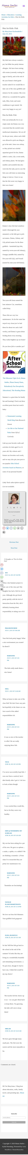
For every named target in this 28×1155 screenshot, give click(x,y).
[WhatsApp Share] (14, 528)
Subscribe (14, 1113)
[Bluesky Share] (7, 528)
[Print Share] (4, 532)
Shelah (8, 1028)
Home (3, 15)
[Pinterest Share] (4, 528)
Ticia (7, 762)
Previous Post (14, 542)
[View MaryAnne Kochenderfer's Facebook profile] (7, 507)
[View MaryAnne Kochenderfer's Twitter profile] (10, 507)
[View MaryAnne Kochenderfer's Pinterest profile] (17, 507)
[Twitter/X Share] (21, 528)
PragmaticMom (11, 628)
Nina (7, 689)
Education (10, 15)
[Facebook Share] (11, 528)
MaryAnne (11, 656)
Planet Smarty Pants (16, 382)
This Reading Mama (18, 390)
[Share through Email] (18, 528)
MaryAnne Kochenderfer (14, 512)
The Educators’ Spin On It (11, 378)
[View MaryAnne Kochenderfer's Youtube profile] (14, 507)
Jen (6, 573)
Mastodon (20, 1150)
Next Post (14, 548)
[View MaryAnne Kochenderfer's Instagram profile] (20, 507)
